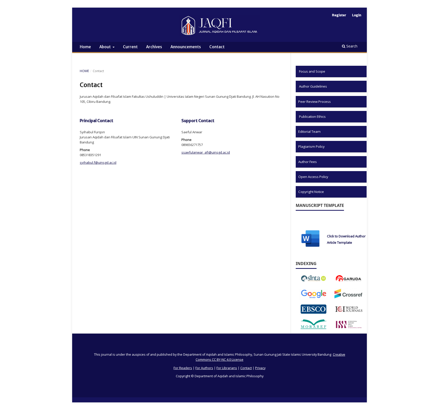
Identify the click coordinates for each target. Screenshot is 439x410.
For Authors (204, 368)
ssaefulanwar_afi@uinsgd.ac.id (205, 152)
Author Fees (307, 161)
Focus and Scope (312, 71)
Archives (154, 46)
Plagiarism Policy (311, 146)
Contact (217, 46)
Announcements (185, 46)
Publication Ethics (312, 116)
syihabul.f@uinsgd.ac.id (98, 162)
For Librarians (226, 368)
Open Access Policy (313, 176)
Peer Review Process (314, 101)
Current (130, 46)
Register (339, 15)
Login (356, 15)
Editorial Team (309, 131)
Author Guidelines (313, 86)
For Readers (183, 368)
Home (85, 46)
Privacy (260, 368)
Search (351, 46)
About (105, 46)
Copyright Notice (311, 191)
